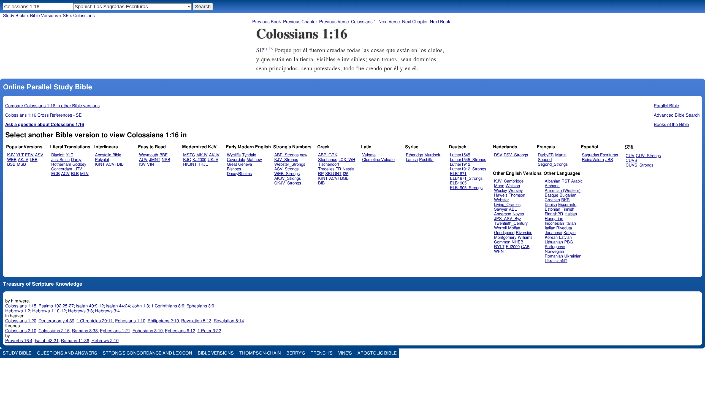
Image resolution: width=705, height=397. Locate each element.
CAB (525, 247)
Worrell (500, 228)
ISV (142, 164)
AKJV (23, 160)
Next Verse (389, 22)
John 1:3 (140, 306)
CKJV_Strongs (287, 183)
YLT (20, 155)
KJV (11, 155)
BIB (120, 164)
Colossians (84, 16)
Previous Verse (334, 22)
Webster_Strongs (289, 164)
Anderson (502, 214)
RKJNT (190, 164)
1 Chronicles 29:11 (95, 321)
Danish (551, 205)
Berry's (295, 353)
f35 (345, 174)
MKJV (202, 155)
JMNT (154, 160)
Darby (76, 160)
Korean (551, 237)
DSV (498, 155)
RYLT (499, 247)
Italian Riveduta (558, 228)
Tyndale (249, 155)
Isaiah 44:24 (118, 306)
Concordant (61, 169)
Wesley (500, 191)
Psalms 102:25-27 (56, 306)
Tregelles (326, 169)
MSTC (189, 155)
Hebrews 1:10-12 (49, 311)
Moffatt (514, 228)
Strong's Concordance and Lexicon (147, 353)
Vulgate (369, 155)
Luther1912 (460, 164)
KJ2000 (199, 160)
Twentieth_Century (511, 223)
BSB (11, 164)
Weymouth (148, 155)
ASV (39, 155)
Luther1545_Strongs (468, 160)
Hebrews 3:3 (80, 311)
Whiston (513, 186)
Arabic (577, 181)
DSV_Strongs (516, 155)
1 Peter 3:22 (209, 331)
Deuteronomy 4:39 (56, 321)
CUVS (631, 161)
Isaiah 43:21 (47, 341)
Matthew (254, 160)
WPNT (500, 252)
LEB (33, 160)
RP (321, 174)
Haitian (571, 214)
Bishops (234, 169)
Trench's (322, 353)
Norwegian (554, 252)
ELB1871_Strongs (466, 178)
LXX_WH (346, 160)
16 (271, 48)
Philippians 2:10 (163, 321)
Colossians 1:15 (20, 306)
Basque (551, 195)
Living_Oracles (507, 205)
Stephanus (327, 160)
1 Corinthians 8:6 (167, 306)
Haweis (500, 195)
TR (338, 169)
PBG (568, 242)
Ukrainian (572, 256)
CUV (630, 156)
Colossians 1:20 (20, 321)
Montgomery (505, 237)
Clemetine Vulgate (378, 160)
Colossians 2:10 (20, 331)
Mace (499, 186)
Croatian (552, 200)
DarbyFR (546, 155)
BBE (163, 155)
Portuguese (555, 247)
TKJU (203, 164)
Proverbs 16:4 (18, 341)
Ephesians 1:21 (115, 331)
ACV (65, 174)
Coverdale (236, 160)
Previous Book (266, 22)
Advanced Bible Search (677, 115)
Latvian (565, 237)
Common (502, 242)
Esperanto (567, 205)
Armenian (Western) (563, 191)
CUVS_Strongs (639, 165)
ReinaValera (593, 160)
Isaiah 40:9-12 (90, 306)
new (303, 155)
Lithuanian (554, 242)
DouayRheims (239, 174)
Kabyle (569, 233)
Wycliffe (234, 155)
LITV (78, 169)
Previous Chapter (300, 22)
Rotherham (61, 164)
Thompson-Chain (260, 353)
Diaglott (57, 155)
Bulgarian (568, 195)
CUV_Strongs (648, 156)
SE (66, 16)
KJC (187, 160)
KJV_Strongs (286, 160)
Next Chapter (415, 22)
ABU (513, 209)
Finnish (568, 209)
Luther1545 (460, 155)
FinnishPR (554, 214)
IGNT (100, 164)
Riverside (524, 233)
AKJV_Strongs (287, 178)
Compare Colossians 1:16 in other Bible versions (52, 106)
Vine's (345, 353)
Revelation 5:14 (229, 321)
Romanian (554, 256)
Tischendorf (328, 164)
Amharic (552, 186)
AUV (143, 160)
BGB (344, 178)
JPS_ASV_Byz (507, 219)
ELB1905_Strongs (466, 188)
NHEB (517, 242)
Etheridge (414, 155)
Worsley (515, 191)
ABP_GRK (327, 155)
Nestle (348, 169)
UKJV (213, 160)
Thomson (517, 195)
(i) (265, 48)
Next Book (440, 22)
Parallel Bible (666, 106)
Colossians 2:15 (54, 331)
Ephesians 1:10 (130, 321)
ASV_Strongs (286, 169)
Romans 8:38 (85, 331)
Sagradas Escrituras (600, 155)
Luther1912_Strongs (468, 169)
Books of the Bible (671, 124)
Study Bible (14, 16)
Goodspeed (504, 233)
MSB (21, 164)
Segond (545, 160)
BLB (75, 174)
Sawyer (501, 209)
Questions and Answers (67, 353)
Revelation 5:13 (196, 321)
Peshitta (426, 160)
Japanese (553, 233)
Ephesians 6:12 (180, 331)
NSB (166, 160)
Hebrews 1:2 (17, 311)
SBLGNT (333, 174)
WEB (12, 160)
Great (232, 164)
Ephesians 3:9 (200, 306)
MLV (84, 174)
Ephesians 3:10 (147, 331)
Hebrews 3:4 (107, 311)
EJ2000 (513, 247)
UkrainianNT (556, 261)
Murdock (432, 155)
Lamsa (412, 160)
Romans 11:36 (75, 341)
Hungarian (554, 219)
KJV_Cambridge (509, 181)
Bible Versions (44, 16)
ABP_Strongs (286, 155)
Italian (570, 223)
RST (566, 181)
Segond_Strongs (553, 164)
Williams (525, 237)
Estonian (552, 209)
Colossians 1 (363, 22)
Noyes (518, 214)
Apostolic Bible (377, 353)
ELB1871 (458, 174)
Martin (560, 155)
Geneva (245, 164)
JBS (609, 160)
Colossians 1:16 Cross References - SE (43, 115)
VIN (150, 164)
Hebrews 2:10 (105, 341)
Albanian (552, 181)
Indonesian (554, 223)
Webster (501, 200)
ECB (55, 174)
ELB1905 (458, 183)
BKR (565, 200)
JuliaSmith (60, 160)
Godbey (79, 164)
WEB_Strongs (287, 174)
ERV (29, 155)
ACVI (111, 164)
